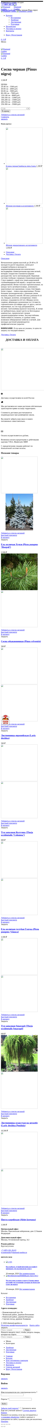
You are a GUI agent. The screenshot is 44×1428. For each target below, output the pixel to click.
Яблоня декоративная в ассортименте (21, 245)
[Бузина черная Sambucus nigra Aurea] (24, 163)
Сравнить (5, 117)
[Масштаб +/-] (9, 1424)
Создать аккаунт (29, 1410)
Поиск (27, 1330)
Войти (4, 1404)
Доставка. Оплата (13, 254)
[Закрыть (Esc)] (2, 1424)
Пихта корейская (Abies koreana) (18, 1219)
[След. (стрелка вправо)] (4, 1426)
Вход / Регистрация (14, 1369)
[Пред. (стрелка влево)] (2, 1426)
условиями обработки (10, 1417)
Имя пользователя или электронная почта (19, 1392)
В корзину (5, 111)
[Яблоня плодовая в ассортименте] (24, 203)
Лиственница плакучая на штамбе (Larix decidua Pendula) (19, 1124)
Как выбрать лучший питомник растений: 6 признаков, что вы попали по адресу (21, 1268)
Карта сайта (34, 1325)
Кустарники (11, 1297)
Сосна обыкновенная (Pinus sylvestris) (21, 641)
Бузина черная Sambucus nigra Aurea (21, 166)
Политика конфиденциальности (14, 1325)
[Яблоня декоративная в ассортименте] (24, 243)
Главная (4, 10)
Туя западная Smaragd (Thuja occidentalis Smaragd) (17, 1027)
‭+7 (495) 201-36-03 (8, 1250)
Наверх (4, 1413)
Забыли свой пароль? (10, 1408)
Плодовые (10, 1304)
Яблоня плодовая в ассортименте (20, 206)
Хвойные (11, 10)
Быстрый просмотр (9, 535)
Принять (4, 1421)
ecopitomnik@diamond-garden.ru (14, 1252)
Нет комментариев (27, 1274)
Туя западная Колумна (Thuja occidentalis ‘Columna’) (17, 833)
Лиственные (11, 1302)
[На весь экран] (7, 1424)
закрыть (4, 119)
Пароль (5, 1399)
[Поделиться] (4, 1424)
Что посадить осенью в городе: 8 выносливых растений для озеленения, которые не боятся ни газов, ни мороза (23, 1282)
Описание (10, 252)
